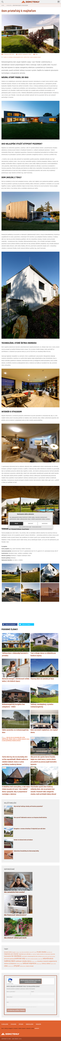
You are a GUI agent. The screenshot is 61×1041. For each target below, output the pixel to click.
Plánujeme (4, 1024)
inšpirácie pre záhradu (25, 954)
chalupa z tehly (18, 952)
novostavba (24, 956)
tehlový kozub (38, 963)
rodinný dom (26, 57)
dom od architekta (25, 952)
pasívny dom (44, 956)
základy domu (23, 966)
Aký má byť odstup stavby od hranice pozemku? (28, 806)
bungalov (14, 952)
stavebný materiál (42, 961)
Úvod (2, 5)
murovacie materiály (50, 954)
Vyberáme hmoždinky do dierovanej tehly (26, 851)
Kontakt (37, 1028)
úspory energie (33, 57)
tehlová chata (19, 963)
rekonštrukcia (48, 959)
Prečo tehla (28, 958)
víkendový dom (10, 966)
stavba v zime (34, 961)
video (6, 966)
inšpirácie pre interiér (11, 954)
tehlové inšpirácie (29, 963)
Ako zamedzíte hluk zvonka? (14, 892)
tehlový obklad (46, 963)
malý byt (34, 954)
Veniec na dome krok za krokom (23, 840)
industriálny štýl (49, 952)
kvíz (31, 954)
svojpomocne (52, 961)
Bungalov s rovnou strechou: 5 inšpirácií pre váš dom (29, 828)
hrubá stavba (41, 952)
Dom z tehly (30, 2)
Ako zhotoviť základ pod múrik (15, 938)
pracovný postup (9, 958)
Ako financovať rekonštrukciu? (15, 915)
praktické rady (19, 959)
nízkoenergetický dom (18, 57)
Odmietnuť (30, 523)
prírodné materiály (34, 958)
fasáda (5, 57)
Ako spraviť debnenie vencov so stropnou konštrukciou (30, 817)
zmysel (38, 57)
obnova (40, 956)
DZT (33, 952)
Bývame (21, 1024)
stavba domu (26, 961)
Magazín (9, 5)
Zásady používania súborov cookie (25, 526)
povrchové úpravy (51, 956)
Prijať (16, 523)
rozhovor (18, 961)
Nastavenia (44, 523)
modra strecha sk (41, 954)
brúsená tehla (8, 952)
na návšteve (10, 57)
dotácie (30, 952)
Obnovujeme (29, 1024)
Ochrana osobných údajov (36, 526)
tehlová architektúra (10, 963)
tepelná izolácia (53, 963)
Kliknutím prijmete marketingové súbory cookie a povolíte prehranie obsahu (30, 981)
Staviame (13, 1024)
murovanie (7, 956)
